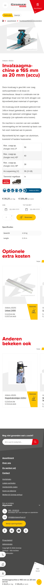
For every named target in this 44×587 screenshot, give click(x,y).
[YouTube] (18, 530)
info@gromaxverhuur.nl (16, 517)
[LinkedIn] (11, 530)
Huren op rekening (9, 491)
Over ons (6, 463)
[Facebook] (4, 530)
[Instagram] (25, 530)
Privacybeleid (7, 540)
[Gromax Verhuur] (18, 5)
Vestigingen (6, 479)
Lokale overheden (8, 483)
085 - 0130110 (13, 510)
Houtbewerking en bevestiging (30, 21)
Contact (6, 473)
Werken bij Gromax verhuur (12, 494)
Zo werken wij (9, 468)
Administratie (7, 544)
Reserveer (28, 217)
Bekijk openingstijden (14, 523)
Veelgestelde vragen (9, 487)
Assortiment (11, 21)
